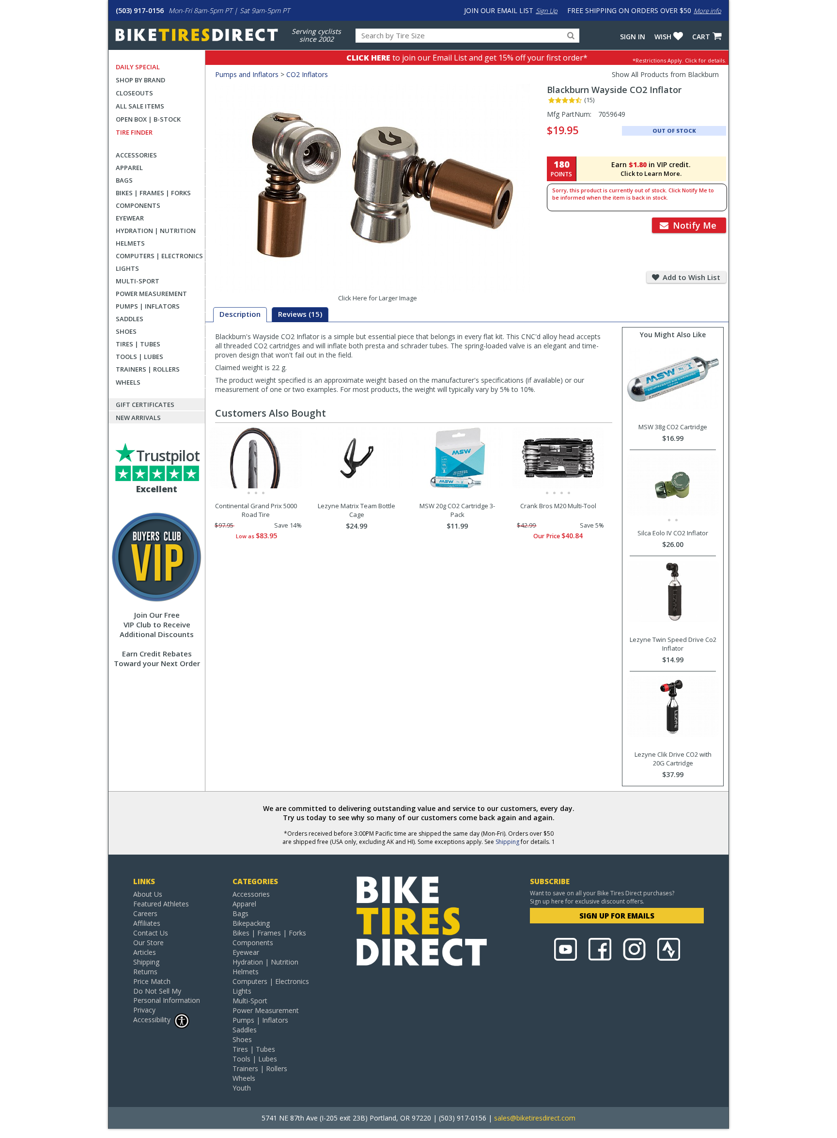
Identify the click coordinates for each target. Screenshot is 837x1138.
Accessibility (151, 1019)
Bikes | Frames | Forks (153, 192)
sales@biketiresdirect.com (534, 1117)
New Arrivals (138, 417)
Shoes (126, 331)
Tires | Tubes (138, 344)
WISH (662, 36)
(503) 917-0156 (140, 10)
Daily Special (138, 66)
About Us (147, 894)
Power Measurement (151, 293)
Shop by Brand (140, 80)
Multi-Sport (137, 281)
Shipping (507, 842)
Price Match (151, 981)
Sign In (632, 36)
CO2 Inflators (307, 74)
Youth (241, 1087)
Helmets (130, 243)
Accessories (136, 155)
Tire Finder (134, 132)
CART (701, 36)
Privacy (144, 1009)
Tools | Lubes (139, 356)
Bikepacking (251, 923)
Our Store (148, 942)
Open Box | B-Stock (148, 119)
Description (240, 314)
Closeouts (134, 93)
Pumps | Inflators (148, 306)
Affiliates (146, 923)
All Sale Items (140, 106)
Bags (124, 180)
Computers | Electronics (159, 255)
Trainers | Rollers (148, 369)
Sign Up (547, 10)
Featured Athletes (161, 903)
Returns (145, 971)
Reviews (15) (300, 314)
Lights (127, 268)
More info (707, 10)
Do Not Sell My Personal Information (166, 995)
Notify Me (693, 225)
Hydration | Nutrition (156, 230)
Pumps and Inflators (247, 74)
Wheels (128, 382)
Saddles (129, 318)
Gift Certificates (145, 404)
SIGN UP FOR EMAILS (616, 915)
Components (138, 205)
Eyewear (130, 218)
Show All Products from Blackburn (665, 74)
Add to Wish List (690, 277)
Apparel (129, 167)
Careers (145, 913)
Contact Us (150, 932)
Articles (144, 952)
